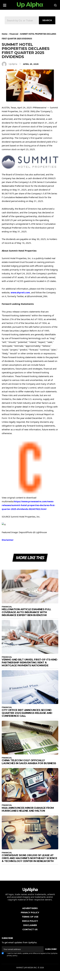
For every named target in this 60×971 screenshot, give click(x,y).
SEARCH (47, 20)
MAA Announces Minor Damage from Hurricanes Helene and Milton (28, 809)
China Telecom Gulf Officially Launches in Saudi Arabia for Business (29, 762)
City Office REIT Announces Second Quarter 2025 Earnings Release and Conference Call (27, 713)
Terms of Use (30, 916)
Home (4, 34)
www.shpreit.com (20, 292)
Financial (13, 34)
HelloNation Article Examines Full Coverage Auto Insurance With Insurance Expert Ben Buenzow (26, 612)
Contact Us (30, 929)
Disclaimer (8, 539)
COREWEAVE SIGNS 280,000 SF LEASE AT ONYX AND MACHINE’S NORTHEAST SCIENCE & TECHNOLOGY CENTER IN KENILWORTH (29, 858)
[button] (4, 4)
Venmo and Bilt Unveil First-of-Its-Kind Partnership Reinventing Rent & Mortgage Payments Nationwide (29, 662)
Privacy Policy (30, 912)
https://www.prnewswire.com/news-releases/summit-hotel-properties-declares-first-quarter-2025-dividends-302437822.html (28, 505)
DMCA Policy (30, 921)
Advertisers (30, 908)
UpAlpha (13, 64)
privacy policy (12, 955)
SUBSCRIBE (51, 949)
